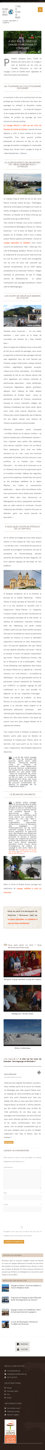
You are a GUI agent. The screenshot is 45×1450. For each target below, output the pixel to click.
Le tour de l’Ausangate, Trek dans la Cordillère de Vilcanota (24, 1323)
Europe (9, 1398)
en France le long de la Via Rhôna (22, 852)
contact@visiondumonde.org (17, 1374)
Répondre (9, 1142)
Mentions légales (13, 1415)
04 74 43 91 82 (12, 1377)
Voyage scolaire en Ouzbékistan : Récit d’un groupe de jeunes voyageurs (26, 1311)
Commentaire (22, 1167)
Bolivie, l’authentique (22, 1048)
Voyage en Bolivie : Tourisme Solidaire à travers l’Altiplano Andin (26, 1286)
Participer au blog (13, 1411)
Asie (8, 1394)
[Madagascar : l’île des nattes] (22, 997)
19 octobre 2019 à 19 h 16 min (13, 1077)
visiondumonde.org (13, 1371)
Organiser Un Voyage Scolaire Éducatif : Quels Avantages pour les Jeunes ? (26, 1299)
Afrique (9, 1388)
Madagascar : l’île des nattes (22, 1014)
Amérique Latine (12, 1391)
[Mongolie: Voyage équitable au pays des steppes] (22, 963)
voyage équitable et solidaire (17, 243)
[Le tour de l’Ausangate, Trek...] (5, 1324)
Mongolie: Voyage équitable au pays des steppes (22, 979)
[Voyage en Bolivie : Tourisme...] (5, 1288)
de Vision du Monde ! (20, 923)
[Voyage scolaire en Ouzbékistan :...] (5, 1312)
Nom (22, 1193)
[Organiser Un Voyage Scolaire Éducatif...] (5, 1300)
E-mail (22, 1204)
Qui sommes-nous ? (14, 1408)
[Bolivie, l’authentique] (22, 1032)
